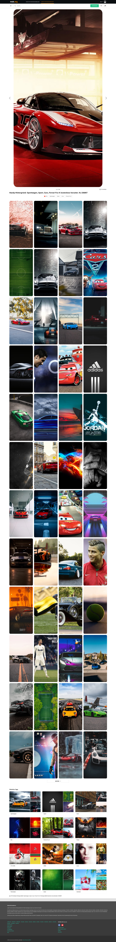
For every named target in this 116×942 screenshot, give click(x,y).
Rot (46, 196)
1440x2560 (46, 921)
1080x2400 (14, 921)
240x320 (26, 921)
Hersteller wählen (61, 927)
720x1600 (30, 921)
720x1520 (17, 923)
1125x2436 (54, 921)
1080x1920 (9, 921)
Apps (8, 932)
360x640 (50, 921)
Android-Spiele (9, 924)
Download (94, 5)
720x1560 (41, 921)
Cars (63, 196)
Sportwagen (52, 196)
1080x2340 (18, 921)
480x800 (34, 921)
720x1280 (22, 921)
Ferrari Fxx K (68, 196)
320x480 (37, 921)
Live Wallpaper (9, 929)
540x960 (8, 923)
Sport (58, 196)
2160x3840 (13, 923)
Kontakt (59, 930)
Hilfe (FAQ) (60, 932)
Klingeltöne (9, 927)
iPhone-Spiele (9, 926)
